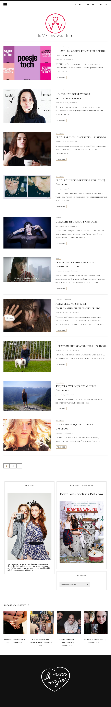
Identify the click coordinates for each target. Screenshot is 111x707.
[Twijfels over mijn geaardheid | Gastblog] (27, 396)
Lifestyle (67, 300)
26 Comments (74, 350)
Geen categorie (69, 636)
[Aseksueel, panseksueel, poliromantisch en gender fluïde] (27, 315)
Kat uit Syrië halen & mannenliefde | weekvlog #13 (41, 642)
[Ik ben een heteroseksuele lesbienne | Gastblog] (27, 187)
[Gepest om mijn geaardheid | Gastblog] (27, 356)
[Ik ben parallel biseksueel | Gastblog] (27, 149)
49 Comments (74, 312)
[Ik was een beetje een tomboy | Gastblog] (27, 435)
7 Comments (73, 141)
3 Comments (73, 271)
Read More (61, 77)
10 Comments (69, 395)
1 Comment (73, 103)
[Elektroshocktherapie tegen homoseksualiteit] (27, 269)
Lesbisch (59, 47)
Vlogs (42, 636)
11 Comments (69, 433)
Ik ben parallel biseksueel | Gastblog (81, 137)
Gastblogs (60, 133)
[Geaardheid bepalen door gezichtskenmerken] (27, 106)
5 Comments (70, 189)
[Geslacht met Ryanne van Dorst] (27, 232)
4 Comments (69, 60)
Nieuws (67, 47)
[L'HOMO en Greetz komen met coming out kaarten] (27, 63)
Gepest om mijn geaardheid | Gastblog (81, 346)
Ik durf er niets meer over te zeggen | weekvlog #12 (68, 642)
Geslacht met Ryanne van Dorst (77, 221)
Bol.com (96, 494)
